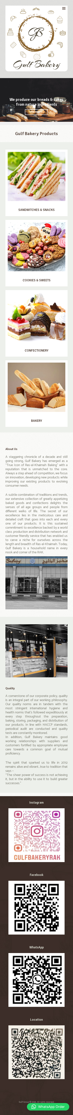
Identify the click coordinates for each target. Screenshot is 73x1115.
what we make (36, 112)
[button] (48, 1107)
